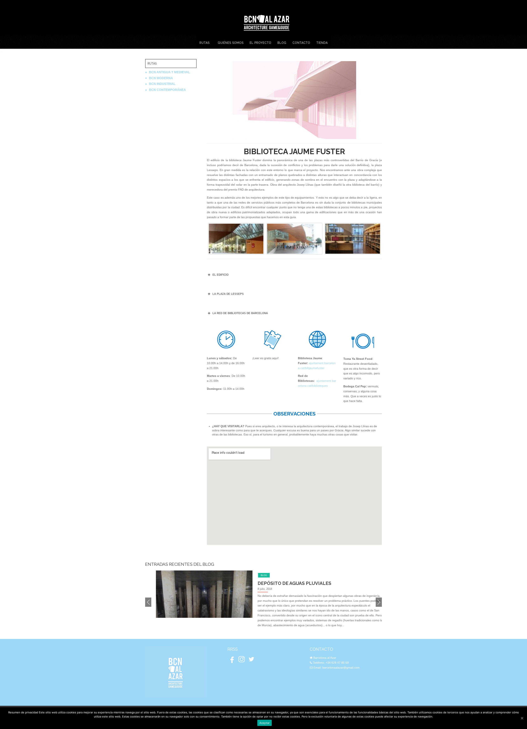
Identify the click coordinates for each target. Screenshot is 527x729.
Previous (148, 602)
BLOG (281, 42)
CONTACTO (301, 42)
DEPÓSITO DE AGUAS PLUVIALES (284, 583)
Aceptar (264, 722)
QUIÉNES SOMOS (231, 42)
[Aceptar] (522, 718)
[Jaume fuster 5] (353, 239)
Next (379, 602)
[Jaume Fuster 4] (294, 239)
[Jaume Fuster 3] (236, 239)
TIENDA (322, 42)
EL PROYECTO (260, 42)
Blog (253, 575)
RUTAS (204, 42)
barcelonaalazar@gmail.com (341, 667)
